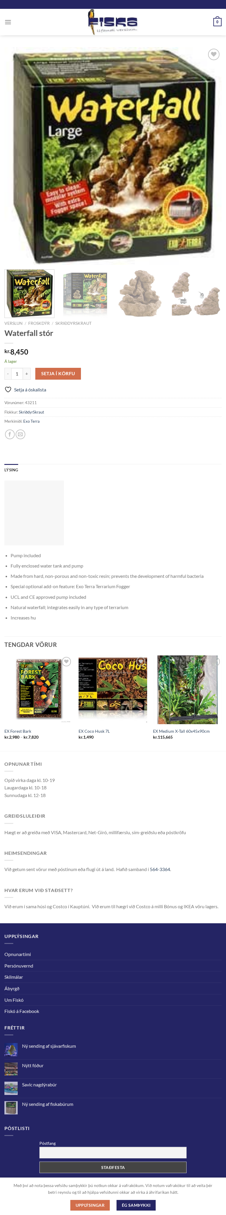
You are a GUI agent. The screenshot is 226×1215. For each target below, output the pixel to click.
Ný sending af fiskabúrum (47, 1104)
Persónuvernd (18, 965)
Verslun (13, 323)
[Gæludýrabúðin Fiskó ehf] (113, 22)
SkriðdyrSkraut (73, 323)
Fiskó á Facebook (21, 1011)
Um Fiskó (14, 1000)
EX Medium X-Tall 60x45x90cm (181, 731)
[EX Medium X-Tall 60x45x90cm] (187, 689)
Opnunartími (17, 954)
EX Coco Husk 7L (94, 731)
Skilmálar (13, 977)
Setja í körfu (58, 373)
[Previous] (4, 702)
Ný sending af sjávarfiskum (49, 1046)
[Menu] (7, 22)
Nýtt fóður (33, 1065)
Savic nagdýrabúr (39, 1084)
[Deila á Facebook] (10, 434)
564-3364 (160, 869)
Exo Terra (31, 421)
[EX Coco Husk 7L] (113, 689)
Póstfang (47, 1143)
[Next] (221, 702)
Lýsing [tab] (11, 470)
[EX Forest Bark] (38, 689)
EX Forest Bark (17, 731)
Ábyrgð (11, 988)
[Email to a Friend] (20, 434)
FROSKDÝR (39, 323)
